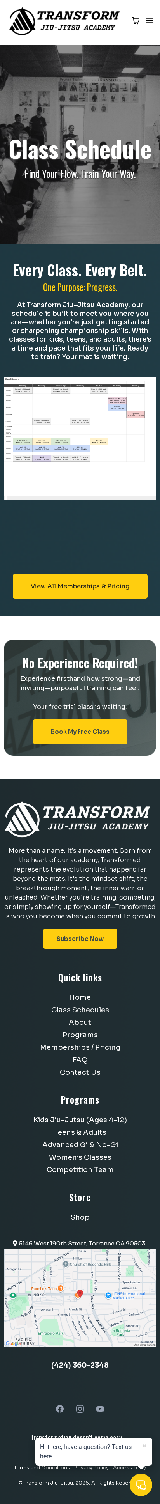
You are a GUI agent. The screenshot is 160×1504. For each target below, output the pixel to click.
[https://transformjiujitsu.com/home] (65, 20)
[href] (80, 1297)
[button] (148, 21)
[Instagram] (80, 1409)
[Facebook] (60, 1409)
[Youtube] (100, 1409)
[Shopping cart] (136, 21)
